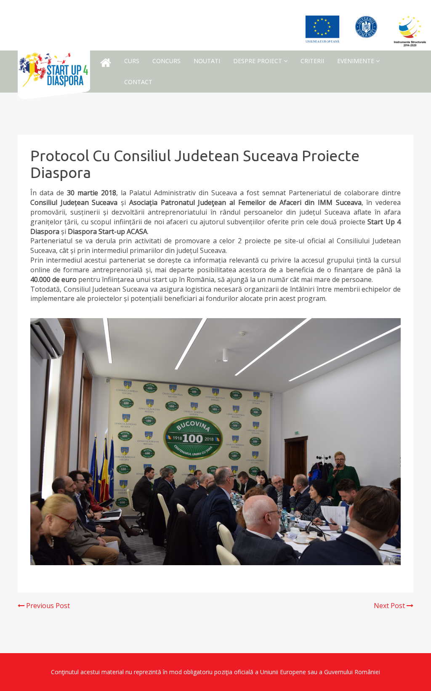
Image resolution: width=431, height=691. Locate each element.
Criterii (312, 61)
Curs (131, 61)
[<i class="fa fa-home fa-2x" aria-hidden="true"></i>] (105, 62)
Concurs (166, 61)
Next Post (390, 605)
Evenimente (356, 61)
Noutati (207, 61)
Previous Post (47, 605)
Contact (138, 82)
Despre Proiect (258, 61)
